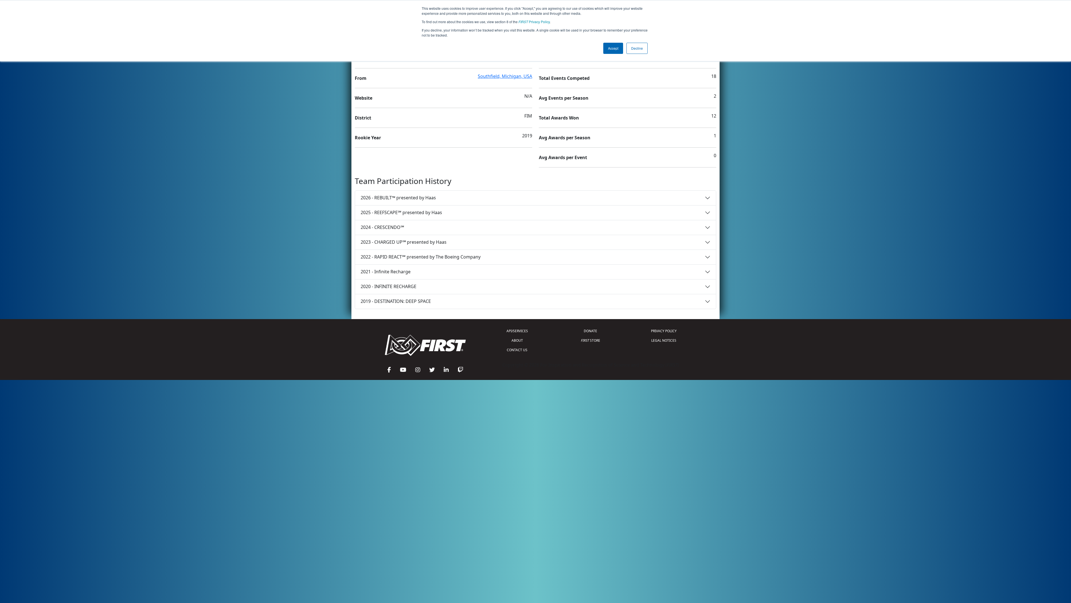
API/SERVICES (517, 331)
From (360, 78)
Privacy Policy (534, 21)
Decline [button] (637, 48)
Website (363, 98)
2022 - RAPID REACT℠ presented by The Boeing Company (421, 257)
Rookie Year (368, 138)
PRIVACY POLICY (664, 331)
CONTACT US (517, 350)
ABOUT (517, 340)
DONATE (590, 331)
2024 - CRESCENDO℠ (382, 227)
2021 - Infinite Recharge (386, 272)
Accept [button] (613, 48)
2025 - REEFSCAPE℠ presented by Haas (401, 212)
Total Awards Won (559, 118)
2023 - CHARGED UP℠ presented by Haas (404, 242)
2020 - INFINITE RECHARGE (388, 286)
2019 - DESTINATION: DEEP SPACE (396, 301)
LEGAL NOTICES (663, 340)
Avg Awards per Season (564, 138)
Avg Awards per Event (563, 157)
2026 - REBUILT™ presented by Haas (398, 198)
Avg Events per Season (563, 98)
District (363, 118)
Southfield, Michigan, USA (505, 76)
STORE (590, 340)
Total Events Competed (564, 78)
